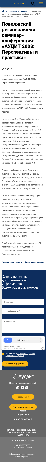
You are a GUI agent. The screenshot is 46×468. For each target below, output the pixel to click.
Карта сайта (23, 435)
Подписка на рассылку (23, 407)
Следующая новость (34, 262)
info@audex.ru (23, 414)
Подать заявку (23, 397)
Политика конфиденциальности (21, 430)
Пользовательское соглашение (21, 432)
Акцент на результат (23, 457)
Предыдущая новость (12, 262)
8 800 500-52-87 (18, 4)
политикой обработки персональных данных (20, 355)
